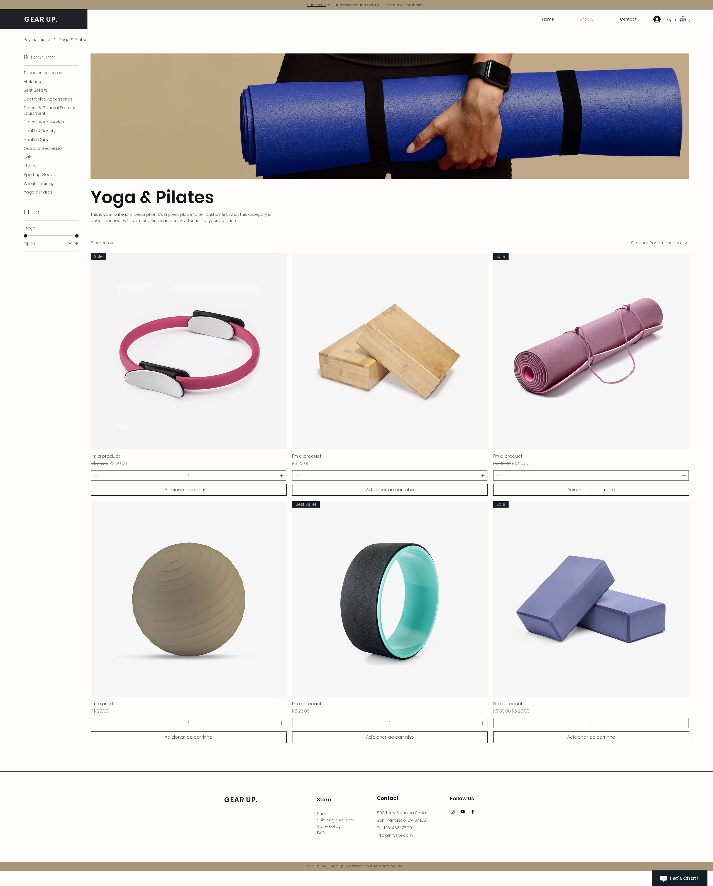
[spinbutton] (189, 475)
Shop (322, 813)
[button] (686, 19)
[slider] (25, 235)
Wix (400, 866)
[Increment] (282, 475)
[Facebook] (472, 811)
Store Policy (329, 826)
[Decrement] (95, 475)
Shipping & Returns (336, 820)
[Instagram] (452, 811)
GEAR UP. (40, 19)
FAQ (321, 833)
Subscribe (316, 5)
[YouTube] (462, 811)
